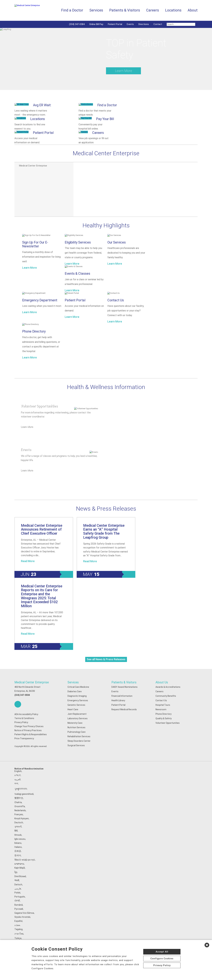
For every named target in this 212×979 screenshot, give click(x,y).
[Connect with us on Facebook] (17, 704)
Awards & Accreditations (168, 687)
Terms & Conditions (24, 718)
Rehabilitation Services (79, 736)
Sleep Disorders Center (79, 741)
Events (130, 24)
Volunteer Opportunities (168, 723)
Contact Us (115, 300)
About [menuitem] (193, 10)
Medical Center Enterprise (31, 682)
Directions (143, 24)
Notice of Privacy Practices (28, 730)
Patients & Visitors (123, 682)
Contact (157, 24)
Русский (18, 909)
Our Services (116, 242)
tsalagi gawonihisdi (24, 794)
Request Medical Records (124, 709)
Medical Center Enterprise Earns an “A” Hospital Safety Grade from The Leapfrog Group (103, 531)
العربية (17, 779)
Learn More (123, 71)
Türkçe (17, 938)
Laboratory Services (78, 718)
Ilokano (17, 843)
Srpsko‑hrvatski (22, 917)
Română (18, 905)
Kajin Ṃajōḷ (19, 868)
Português (19, 896)
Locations (173, 10)
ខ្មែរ (15, 872)
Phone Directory (34, 331)
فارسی (17, 888)
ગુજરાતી (18, 826)
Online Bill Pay (96, 24)
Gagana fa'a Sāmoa (24, 913)
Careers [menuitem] (152, 10)
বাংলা (16, 783)
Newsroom (161, 709)
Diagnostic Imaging (77, 696)
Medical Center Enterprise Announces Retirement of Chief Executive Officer (41, 529)
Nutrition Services (76, 727)
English (18, 771)
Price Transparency (24, 738)
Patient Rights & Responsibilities (30, 734)
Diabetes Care (75, 691)
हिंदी (16, 830)
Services (73, 682)
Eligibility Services (78, 242)
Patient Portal (115, 24)
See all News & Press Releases (106, 659)
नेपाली (16, 880)
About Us (162, 682)
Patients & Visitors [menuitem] (124, 10)
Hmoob (18, 835)
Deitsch (18, 884)
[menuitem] (181, 24)
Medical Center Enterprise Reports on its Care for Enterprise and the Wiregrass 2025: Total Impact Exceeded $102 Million (41, 596)
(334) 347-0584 (77, 24)
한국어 (17, 855)
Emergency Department (39, 300)
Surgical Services (76, 745)
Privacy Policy (21, 722)
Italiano (18, 847)
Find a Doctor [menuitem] (72, 10)
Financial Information (121, 696)
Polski (17, 892)
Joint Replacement (77, 714)
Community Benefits (166, 696)
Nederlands (20, 810)
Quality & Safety (164, 718)
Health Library (118, 700)
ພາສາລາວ (19, 864)
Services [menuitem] (96, 10)
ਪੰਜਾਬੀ (17, 900)
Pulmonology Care (77, 732)
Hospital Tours (163, 705)
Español (18, 921)
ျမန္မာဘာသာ (20, 788)
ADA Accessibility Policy (26, 714)
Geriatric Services (76, 705)
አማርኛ (17, 775)
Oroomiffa (19, 806)
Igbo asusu (19, 839)
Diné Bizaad (20, 876)
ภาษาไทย (18, 933)
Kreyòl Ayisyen (21, 818)
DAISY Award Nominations (124, 687)
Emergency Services (78, 700)
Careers (159, 691)
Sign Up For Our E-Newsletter (35, 244)
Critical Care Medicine (78, 687)
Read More (28, 561)
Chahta (18, 802)
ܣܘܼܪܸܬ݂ (17, 925)
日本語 (17, 851)
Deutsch (18, 822)
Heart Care (73, 709)
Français (18, 814)
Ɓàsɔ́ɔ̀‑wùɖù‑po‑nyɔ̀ (24, 859)
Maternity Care (75, 723)
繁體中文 (18, 798)
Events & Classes (77, 273)
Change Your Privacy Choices (28, 726)
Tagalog (18, 929)
